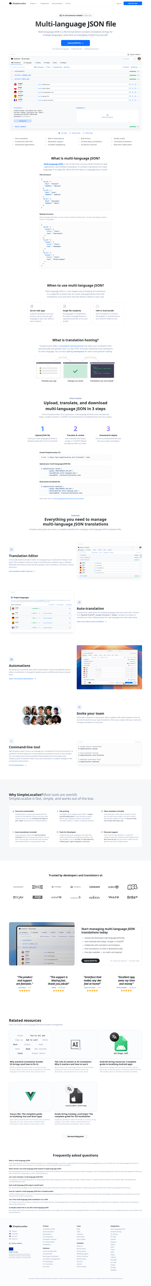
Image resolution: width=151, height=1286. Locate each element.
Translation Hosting (49, 1239)
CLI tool (77, 839)
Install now (87, 15)
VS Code (113, 1262)
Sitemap (120, 1278)
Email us (15, 1239)
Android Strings (116, 1232)
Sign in (119, 3)
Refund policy (81, 1259)
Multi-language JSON (53, 164)
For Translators (48, 1264)
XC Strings (114, 1234)
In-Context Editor (49, 1242)
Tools (78, 1232)
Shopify (113, 1267)
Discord (14, 1236)
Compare (80, 1234)
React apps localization (51, 1256)
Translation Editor (49, 1229)
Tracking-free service (91, 49)
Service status (81, 1267)
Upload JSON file (90, 961)
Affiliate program (82, 1254)
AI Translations (48, 1237)
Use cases (46, 1267)
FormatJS (114, 1260)
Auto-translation (48, 1232)
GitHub (14, 1231)
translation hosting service (71, 346)
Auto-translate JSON (50, 1251)
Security (79, 1261)
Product (33, 3)
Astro (112, 1247)
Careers (79, 1264)
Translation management (51, 1259)
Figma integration (76, 841)
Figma (113, 1255)
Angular (113, 1242)
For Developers (48, 1261)
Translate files (47, 1254)
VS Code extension (87, 839)
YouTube (15, 1234)
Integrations (45, 3)
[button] (30, 1055)
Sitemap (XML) (114, 1278)
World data (80, 1237)
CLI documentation (16, 765)
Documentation (57, 3)
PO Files (113, 1237)
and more (86, 841)
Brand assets (81, 1249)
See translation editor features (21, 571)
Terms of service (82, 1256)
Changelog (46, 1244)
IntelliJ (113, 1265)
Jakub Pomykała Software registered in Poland (50, 1278)
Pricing (67, 3)
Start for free (132, 3)
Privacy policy (81, 1251)
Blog (78, 1229)
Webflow (113, 1270)
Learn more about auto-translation (90, 621)
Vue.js (113, 1250)
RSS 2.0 (108, 1278)
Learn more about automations (21, 679)
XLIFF (112, 1252)
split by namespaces (75, 351)
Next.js (113, 1244)
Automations (47, 1234)
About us (80, 1246)
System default (135, 54)
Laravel (113, 1239)
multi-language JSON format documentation (68, 499)
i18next (113, 1257)
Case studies (81, 1239)
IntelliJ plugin (64, 841)
